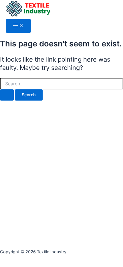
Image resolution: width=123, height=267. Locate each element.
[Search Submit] (7, 95)
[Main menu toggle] (18, 26)
